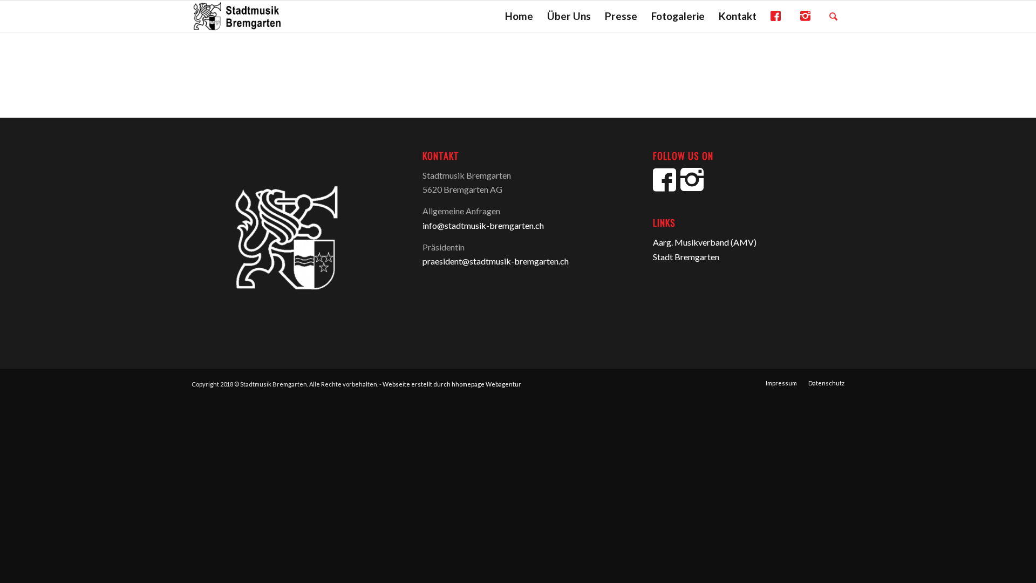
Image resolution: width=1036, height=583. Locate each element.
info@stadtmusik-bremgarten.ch (483, 225)
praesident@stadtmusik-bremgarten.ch (495, 261)
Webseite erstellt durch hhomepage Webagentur (452, 384)
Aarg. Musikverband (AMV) (704, 242)
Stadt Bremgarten (686, 257)
